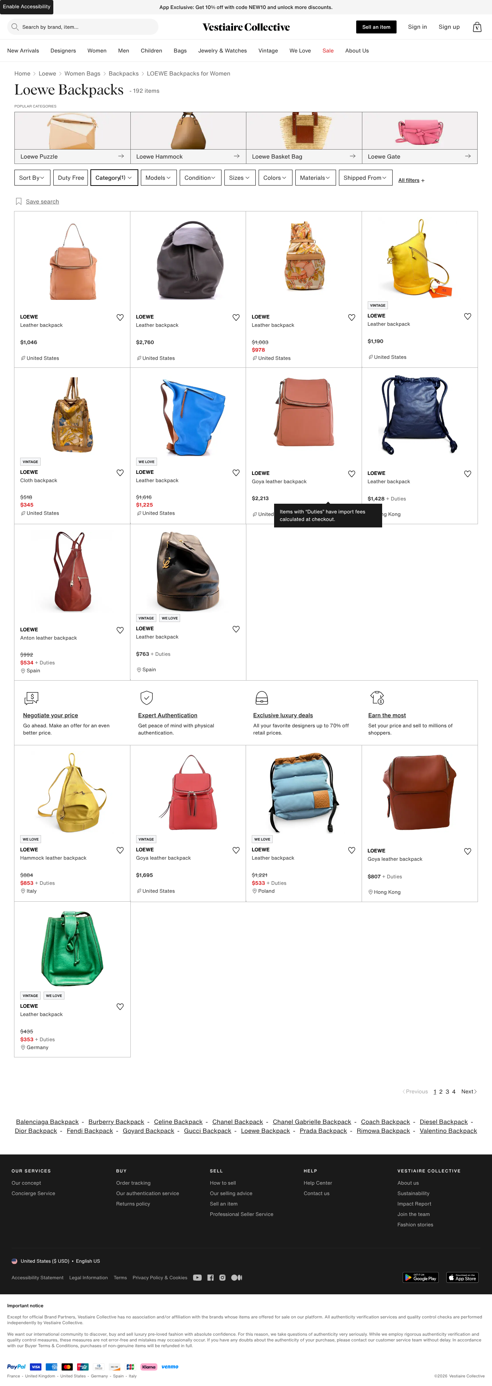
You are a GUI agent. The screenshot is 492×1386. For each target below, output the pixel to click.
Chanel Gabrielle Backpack (312, 1121)
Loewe (47, 73)
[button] (477, 27)
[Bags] (192, 51)
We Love (300, 51)
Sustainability (414, 1193)
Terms (120, 1277)
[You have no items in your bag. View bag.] (477, 27)
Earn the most (387, 715)
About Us (357, 51)
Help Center (318, 1183)
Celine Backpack (178, 1121)
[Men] (135, 51)
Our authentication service (147, 1193)
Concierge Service (33, 1193)
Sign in (417, 27)
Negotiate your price (50, 715)
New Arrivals (23, 51)
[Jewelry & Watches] (252, 51)
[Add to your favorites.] (120, 317)
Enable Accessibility (26, 6)
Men (123, 51)
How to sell (223, 1183)
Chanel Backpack (238, 1121)
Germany (99, 1376)
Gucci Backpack (208, 1130)
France (13, 1376)
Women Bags (82, 73)
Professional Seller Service (241, 1214)
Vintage (268, 51)
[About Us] (374, 51)
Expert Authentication (168, 715)
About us (408, 1183)
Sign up (449, 27)
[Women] (112, 51)
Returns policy (133, 1204)
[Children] (168, 51)
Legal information (88, 1277)
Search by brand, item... (50, 27)
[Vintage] (284, 51)
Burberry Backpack (116, 1121)
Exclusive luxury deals (283, 715)
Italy (133, 1376)
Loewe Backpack (265, 1130)
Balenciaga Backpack (47, 1121)
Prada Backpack (323, 1130)
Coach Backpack (385, 1121)
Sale (328, 51)
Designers (63, 51)
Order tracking (133, 1183)
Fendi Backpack (90, 1130)
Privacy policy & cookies (160, 1277)
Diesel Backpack (444, 1121)
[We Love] (317, 51)
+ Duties (396, 498)
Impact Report (414, 1204)
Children (151, 51)
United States (73, 1376)
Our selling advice (231, 1193)
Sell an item (376, 27)
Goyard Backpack (148, 1130)
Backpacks (124, 73)
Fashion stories (415, 1225)
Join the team (414, 1214)
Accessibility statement (37, 1277)
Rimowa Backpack (383, 1130)
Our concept (26, 1183)
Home (22, 73)
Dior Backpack (36, 1130)
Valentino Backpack (448, 1130)
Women (97, 51)
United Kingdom (40, 1376)
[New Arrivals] (45, 51)
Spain (118, 1376)
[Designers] (82, 51)
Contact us (317, 1193)
